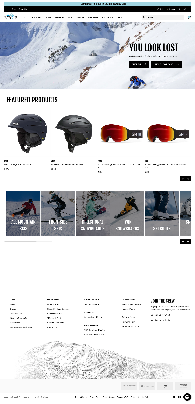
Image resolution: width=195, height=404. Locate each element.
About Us (15, 299)
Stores (13, 309)
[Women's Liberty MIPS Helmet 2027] (74, 133)
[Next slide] (188, 178)
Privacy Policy (128, 317)
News (12, 304)
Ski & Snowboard (91, 304)
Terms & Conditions (130, 326)
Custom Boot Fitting (93, 317)
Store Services (91, 325)
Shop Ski (136, 64)
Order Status (53, 304)
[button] (187, 397)
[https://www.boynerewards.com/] (147, 386)
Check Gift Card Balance (58, 309)
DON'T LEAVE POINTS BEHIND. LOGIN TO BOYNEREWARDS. (97, 4)
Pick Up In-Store (54, 313)
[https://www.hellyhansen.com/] (165, 386)
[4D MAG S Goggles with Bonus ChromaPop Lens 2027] (121, 133)
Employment (15, 322)
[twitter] (174, 397)
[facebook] (179, 397)
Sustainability (16, 313)
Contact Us (52, 327)
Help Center (53, 299)
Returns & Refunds (55, 322)
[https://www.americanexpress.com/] (183, 386)
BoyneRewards (129, 299)
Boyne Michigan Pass (19, 318)
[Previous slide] (182, 178)
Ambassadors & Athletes (21, 327)
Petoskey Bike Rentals (94, 334)
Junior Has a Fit (91, 299)
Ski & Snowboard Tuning (94, 330)
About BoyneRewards (131, 304)
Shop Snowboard (163, 64)
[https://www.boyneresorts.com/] (129, 386)
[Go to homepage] (10, 17)
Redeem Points (128, 309)
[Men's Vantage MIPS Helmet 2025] (27, 133)
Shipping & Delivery (56, 318)
